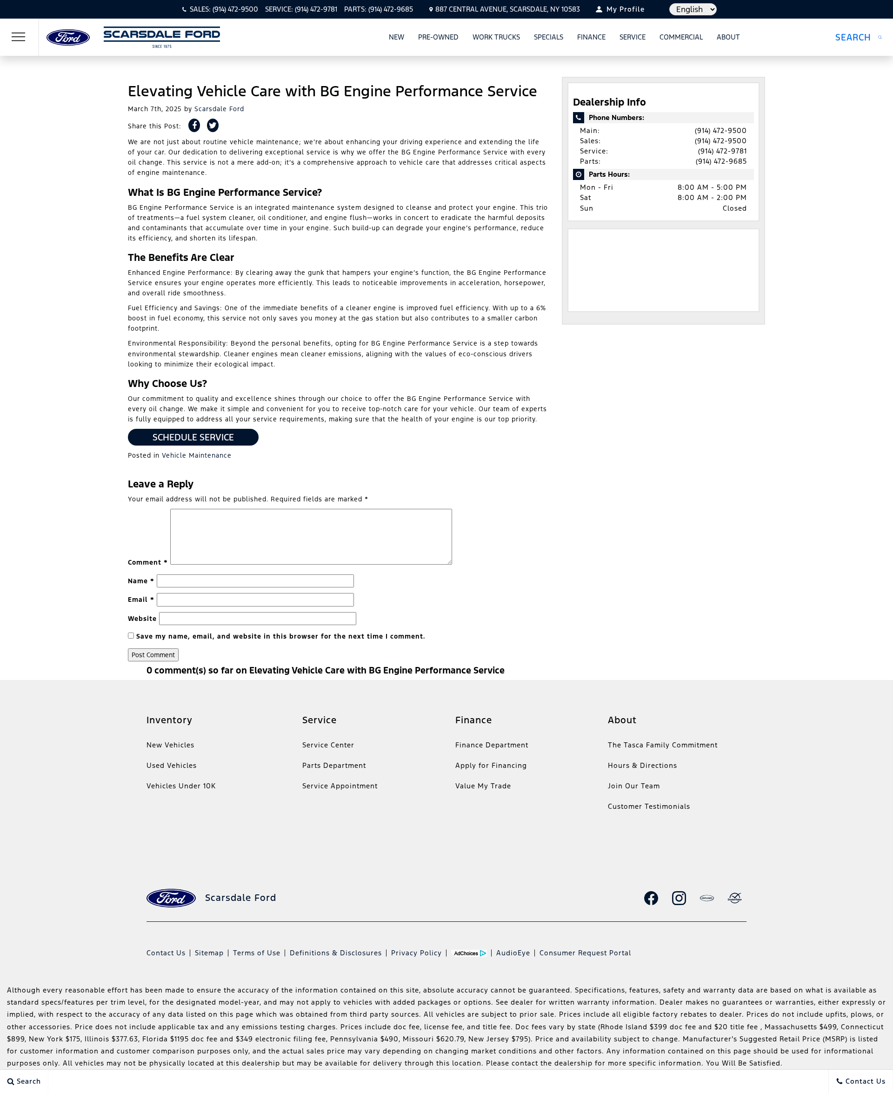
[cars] (707, 898)
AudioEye (513, 952)
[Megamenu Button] (19, 37)
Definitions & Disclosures (336, 952)
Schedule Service (193, 437)
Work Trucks (496, 37)
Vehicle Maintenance (197, 455)
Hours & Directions (642, 765)
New (396, 37)
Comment (148, 562)
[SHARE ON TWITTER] (213, 125)
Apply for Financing (491, 765)
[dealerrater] (734, 898)
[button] (858, 37)
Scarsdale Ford (219, 109)
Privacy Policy (416, 952)
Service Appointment (340, 785)
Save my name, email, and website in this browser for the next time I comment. (280, 636)
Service (633, 37)
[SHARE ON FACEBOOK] (194, 125)
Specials (548, 37)
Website (142, 618)
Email (141, 599)
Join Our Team (634, 785)
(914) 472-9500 (721, 130)
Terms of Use (256, 952)
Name (141, 581)
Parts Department (334, 765)
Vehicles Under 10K (181, 785)
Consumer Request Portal (585, 952)
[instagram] (679, 898)
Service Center (328, 744)
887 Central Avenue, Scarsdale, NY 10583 (507, 9)
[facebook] (651, 898)
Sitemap (209, 952)
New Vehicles (170, 744)
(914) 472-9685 (721, 161)
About (728, 37)
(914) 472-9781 (722, 151)
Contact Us (166, 952)
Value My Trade (483, 785)
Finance (591, 37)
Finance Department (491, 744)
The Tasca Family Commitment (663, 744)
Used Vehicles (172, 765)
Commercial (681, 37)
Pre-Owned (438, 37)
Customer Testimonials (649, 806)
